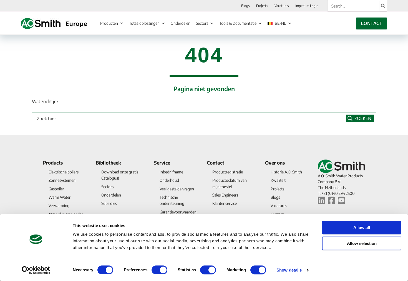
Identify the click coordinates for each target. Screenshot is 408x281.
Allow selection (362, 243)
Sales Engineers (225, 195)
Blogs (275, 197)
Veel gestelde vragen (177, 188)
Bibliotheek (108, 163)
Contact (215, 163)
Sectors (202, 23)
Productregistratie (227, 172)
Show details (289, 270)
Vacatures (279, 205)
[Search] (383, 5)
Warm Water (59, 197)
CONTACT (371, 23)
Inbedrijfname (171, 172)
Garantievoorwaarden (178, 212)
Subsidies (109, 203)
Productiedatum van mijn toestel (229, 183)
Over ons (275, 163)
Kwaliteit (278, 180)
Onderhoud (169, 180)
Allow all (361, 227)
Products (53, 163)
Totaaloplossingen (144, 23)
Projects (277, 188)
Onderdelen (180, 23)
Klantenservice (224, 203)
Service (162, 163)
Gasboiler (56, 188)
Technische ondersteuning (172, 200)
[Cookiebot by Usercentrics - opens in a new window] (36, 270)
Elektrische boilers (64, 172)
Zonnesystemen (62, 180)
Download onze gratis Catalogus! (119, 175)
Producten (109, 23)
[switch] (159, 269)
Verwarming (59, 205)
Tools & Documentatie (237, 23)
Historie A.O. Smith (286, 172)
